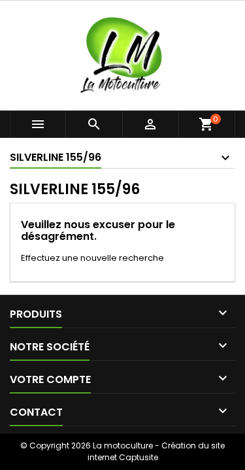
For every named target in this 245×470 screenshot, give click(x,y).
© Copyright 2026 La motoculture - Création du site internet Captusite (122, 451)
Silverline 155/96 (55, 157)
